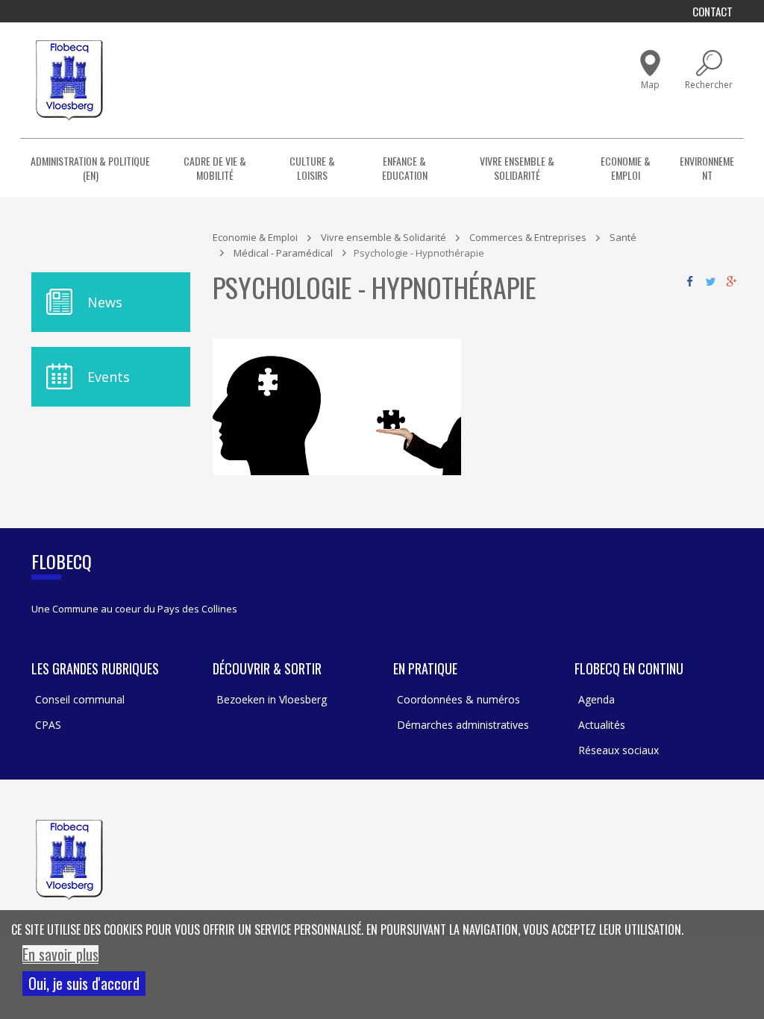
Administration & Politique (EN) (90, 168)
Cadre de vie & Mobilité (215, 168)
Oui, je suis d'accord (84, 983)
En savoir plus (60, 954)
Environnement (707, 168)
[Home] (69, 80)
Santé (623, 237)
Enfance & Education (405, 168)
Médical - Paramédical (283, 253)
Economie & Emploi (626, 168)
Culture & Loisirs (312, 168)
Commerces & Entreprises (527, 237)
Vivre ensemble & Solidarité (517, 168)
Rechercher (709, 84)
